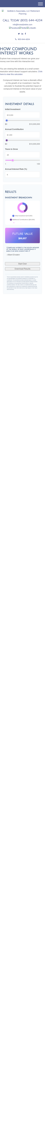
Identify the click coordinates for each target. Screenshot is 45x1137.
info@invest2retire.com (22, 24)
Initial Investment (12, 109)
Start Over (22, 263)
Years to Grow (11, 149)
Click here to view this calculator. (21, 73)
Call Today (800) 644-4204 (22, 20)
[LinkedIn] (22, 33)
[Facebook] (25, 33)
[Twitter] (19, 33)
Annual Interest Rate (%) (16, 169)
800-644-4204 (24, 39)
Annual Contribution (14, 129)
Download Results (22, 268)
